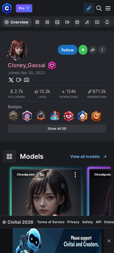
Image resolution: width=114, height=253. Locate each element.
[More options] (75, 175)
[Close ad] (109, 240)
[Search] (99, 8)
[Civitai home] (7, 8)
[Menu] (108, 8)
